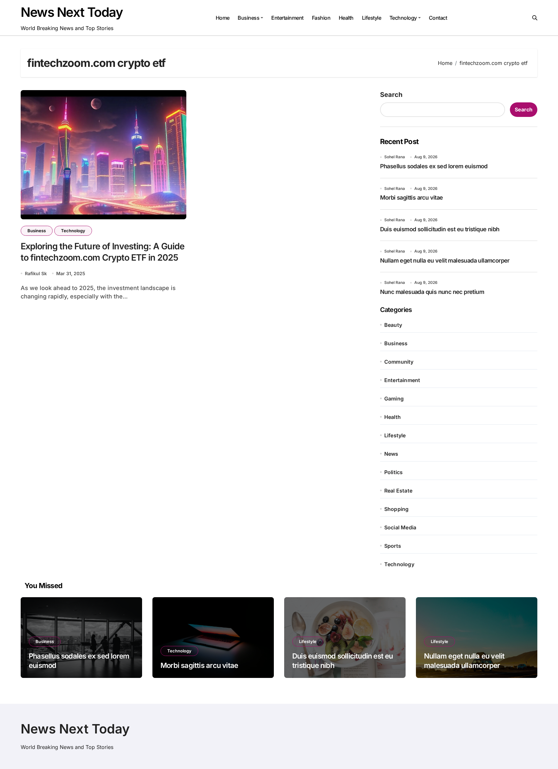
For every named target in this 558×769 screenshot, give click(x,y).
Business (248, 18)
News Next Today (72, 12)
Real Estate (398, 490)
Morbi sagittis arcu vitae (411, 197)
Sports (392, 546)
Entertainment (287, 18)
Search (391, 95)
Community (399, 362)
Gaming (394, 398)
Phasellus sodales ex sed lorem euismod (434, 166)
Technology (403, 18)
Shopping (396, 509)
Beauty (393, 325)
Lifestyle (371, 18)
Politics (393, 472)
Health (346, 18)
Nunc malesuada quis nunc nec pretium (432, 291)
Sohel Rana (394, 156)
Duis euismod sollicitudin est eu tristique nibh (440, 229)
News (391, 454)
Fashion (321, 18)
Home (223, 18)
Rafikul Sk (36, 273)
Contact (438, 18)
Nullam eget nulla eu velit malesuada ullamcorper (445, 260)
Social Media (400, 527)
